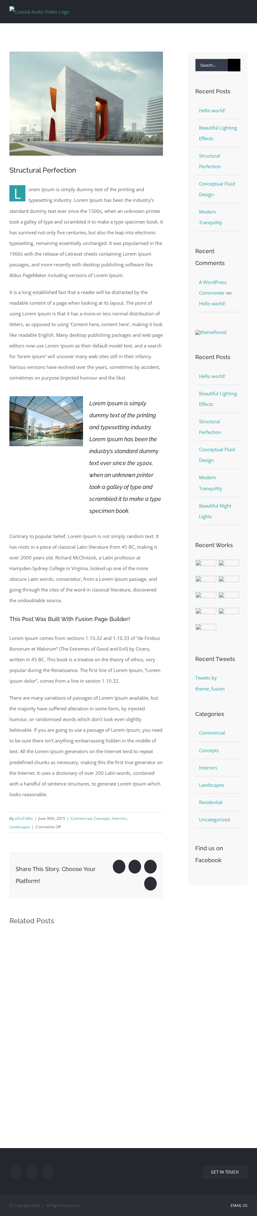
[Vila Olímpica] (206, 631)
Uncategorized (214, 819)
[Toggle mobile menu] (245, 10)
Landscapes (19, 827)
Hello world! (212, 110)
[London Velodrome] (206, 615)
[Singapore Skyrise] (229, 567)
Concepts (102, 818)
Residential (211, 802)
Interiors (119, 818)
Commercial (81, 818)
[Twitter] (31, 1172)
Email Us (238, 1205)
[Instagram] (47, 1172)
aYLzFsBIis (24, 818)
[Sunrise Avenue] (206, 567)
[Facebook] (15, 1172)
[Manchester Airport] (229, 599)
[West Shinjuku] (206, 599)
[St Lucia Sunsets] (206, 583)
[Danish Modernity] (229, 583)
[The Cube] (229, 615)
